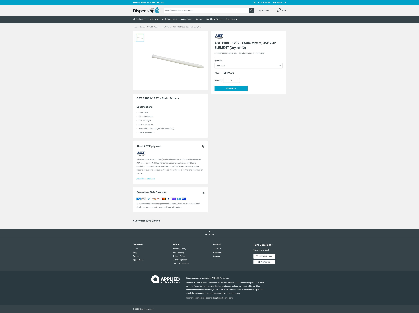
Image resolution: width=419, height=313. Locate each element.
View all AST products (146, 178)
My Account (264, 10)
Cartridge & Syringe (214, 19)
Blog (135, 252)
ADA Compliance (180, 260)
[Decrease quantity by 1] (225, 80)
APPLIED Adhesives (154, 27)
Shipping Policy (179, 249)
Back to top (209, 234)
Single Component (169, 19)
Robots (199, 19)
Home (135, 27)
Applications (138, 260)
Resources (230, 19)
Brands (142, 27)
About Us (217, 249)
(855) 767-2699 (262, 2)
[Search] (251, 10)
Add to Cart (231, 88)
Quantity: (223, 61)
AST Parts (167, 27)
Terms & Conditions (181, 263)
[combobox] (206, 10)
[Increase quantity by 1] (237, 80)
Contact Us (281, 2)
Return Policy (178, 252)
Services (216, 256)
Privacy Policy (179, 256)
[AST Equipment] (248, 36)
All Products (138, 19)
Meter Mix (153, 19)
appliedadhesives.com (223, 298)
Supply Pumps (186, 19)
